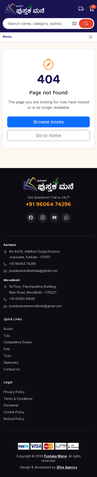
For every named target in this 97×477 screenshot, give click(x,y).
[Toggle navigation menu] (90, 37)
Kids (7, 349)
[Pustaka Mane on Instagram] (42, 217)
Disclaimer (11, 405)
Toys (7, 356)
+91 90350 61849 (22, 299)
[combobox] (36, 23)
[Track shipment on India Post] (81, 9)
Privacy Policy (14, 392)
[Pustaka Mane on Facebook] (30, 217)
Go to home (48, 135)
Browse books (48, 122)
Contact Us (12, 369)
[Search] (86, 23)
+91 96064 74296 (22, 264)
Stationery (11, 362)
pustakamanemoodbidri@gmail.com (35, 306)
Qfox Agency (67, 467)
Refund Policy (14, 419)
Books (8, 329)
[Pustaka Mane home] (25, 8)
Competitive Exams (18, 342)
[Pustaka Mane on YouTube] (54, 217)
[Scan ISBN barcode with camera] (74, 23)
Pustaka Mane (55, 456)
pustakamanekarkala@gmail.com (33, 271)
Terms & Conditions (18, 399)
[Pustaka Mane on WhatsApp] (66, 217)
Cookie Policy (14, 412)
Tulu (7, 335)
